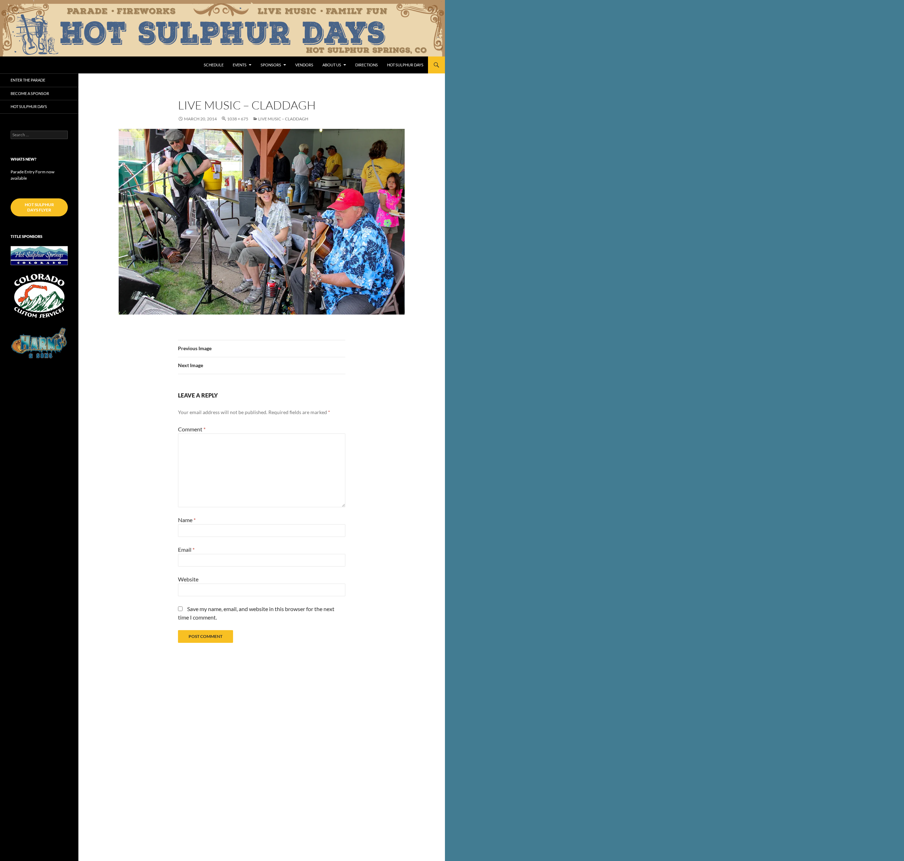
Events (239, 64)
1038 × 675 (237, 118)
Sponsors (271, 64)
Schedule (214, 64)
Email (186, 549)
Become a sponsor (30, 93)
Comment (192, 429)
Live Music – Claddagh (283, 118)
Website (188, 579)
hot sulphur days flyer (39, 207)
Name (187, 519)
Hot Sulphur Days (405, 64)
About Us (331, 64)
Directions (366, 64)
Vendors (304, 64)
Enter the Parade (28, 80)
